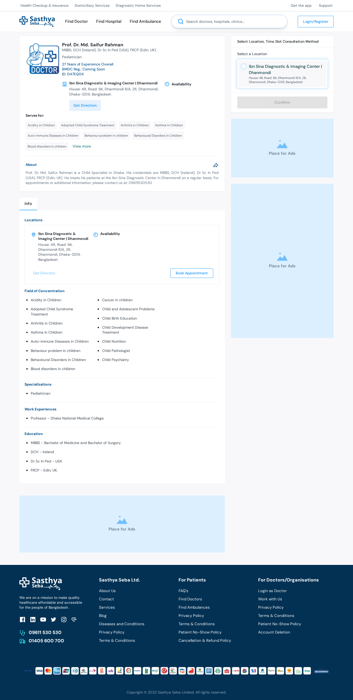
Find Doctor (76, 21)
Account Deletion (274, 632)
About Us (107, 590)
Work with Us (270, 599)
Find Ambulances (194, 607)
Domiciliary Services (92, 5)
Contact (106, 599)
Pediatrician (40, 393)
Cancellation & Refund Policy (205, 640)
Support (326, 5)
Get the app (301, 5)
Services (107, 607)
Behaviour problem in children (55, 350)
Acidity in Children (46, 300)
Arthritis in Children (47, 323)
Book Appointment (192, 273)
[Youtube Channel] (43, 619)
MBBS (66, 50)
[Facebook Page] (22, 619)
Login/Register (315, 21)
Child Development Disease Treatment (125, 330)
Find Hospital (108, 21)
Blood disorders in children (53, 368)
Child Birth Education (119, 318)
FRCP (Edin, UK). (143, 50)
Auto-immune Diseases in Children (60, 341)
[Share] (216, 165)
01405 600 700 (46, 641)
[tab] (28, 204)
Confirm (282, 102)
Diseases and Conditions (121, 624)
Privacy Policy (111, 632)
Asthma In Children (46, 332)
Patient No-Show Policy (200, 632)
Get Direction (85, 105)
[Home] (37, 21)
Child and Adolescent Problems (128, 309)
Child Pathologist (116, 350)
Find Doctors (190, 599)
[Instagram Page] (64, 619)
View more (82, 146)
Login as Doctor (272, 590)
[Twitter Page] (53, 619)
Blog (102, 615)
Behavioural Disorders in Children (58, 359)
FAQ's (183, 590)
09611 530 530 (45, 632)
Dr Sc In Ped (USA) (113, 50)
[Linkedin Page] (33, 619)
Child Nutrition (114, 341)
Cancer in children (117, 300)
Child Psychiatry (115, 359)
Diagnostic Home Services (138, 5)
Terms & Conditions (117, 640)
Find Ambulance (145, 21)
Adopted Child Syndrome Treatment (52, 311)
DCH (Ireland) (84, 50)
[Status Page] (74, 619)
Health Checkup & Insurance (44, 5)
